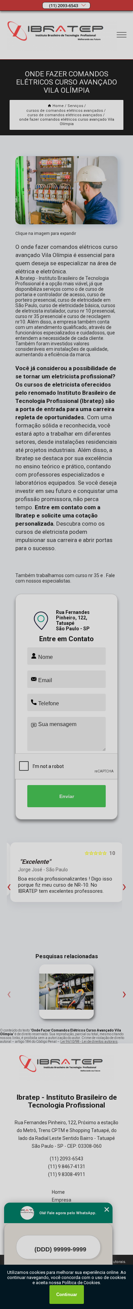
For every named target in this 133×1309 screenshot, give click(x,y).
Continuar (66, 1294)
